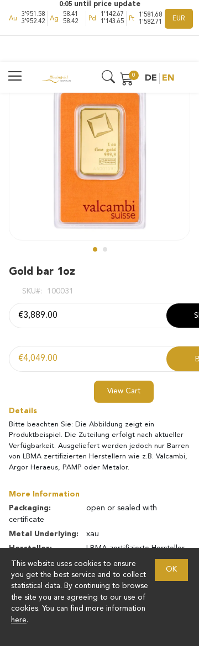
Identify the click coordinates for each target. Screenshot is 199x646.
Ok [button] (171, 569)
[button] (95, 249)
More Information (44, 494)
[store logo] (56, 78)
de (151, 78)
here (19, 620)
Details (23, 411)
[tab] (99, 411)
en (168, 78)
